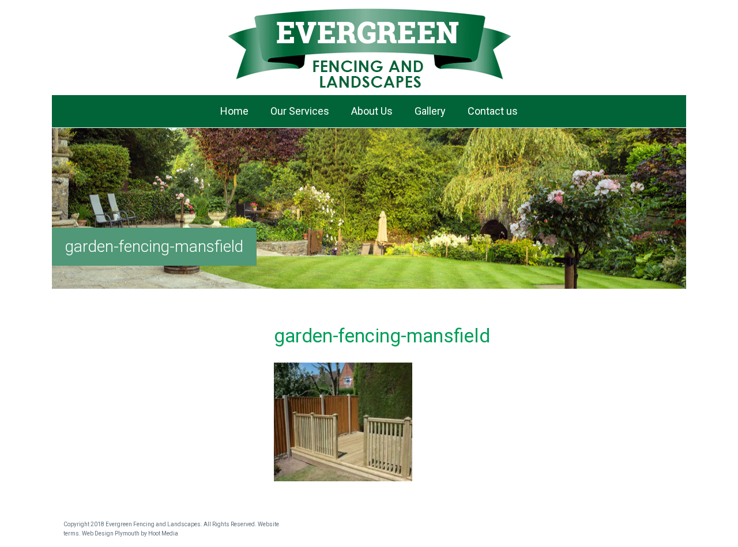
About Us (372, 111)
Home (234, 111)
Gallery (430, 111)
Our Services (299, 111)
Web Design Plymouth (111, 533)
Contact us (493, 111)
